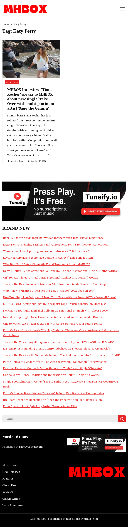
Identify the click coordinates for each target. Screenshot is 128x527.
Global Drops (10, 485)
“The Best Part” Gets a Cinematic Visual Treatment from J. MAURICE (46, 264)
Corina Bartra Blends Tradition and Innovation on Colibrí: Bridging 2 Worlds (51, 375)
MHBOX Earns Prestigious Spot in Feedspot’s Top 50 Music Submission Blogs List (54, 304)
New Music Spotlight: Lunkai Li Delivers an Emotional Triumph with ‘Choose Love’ (55, 310)
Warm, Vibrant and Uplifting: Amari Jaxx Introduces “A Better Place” (46, 251)
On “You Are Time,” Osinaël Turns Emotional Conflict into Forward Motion (50, 277)
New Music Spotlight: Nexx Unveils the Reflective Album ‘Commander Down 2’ (53, 317)
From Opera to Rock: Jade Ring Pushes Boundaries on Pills (40, 406)
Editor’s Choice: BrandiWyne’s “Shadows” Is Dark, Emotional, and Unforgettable (53, 393)
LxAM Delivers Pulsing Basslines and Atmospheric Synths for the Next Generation (55, 244)
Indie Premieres (12, 505)
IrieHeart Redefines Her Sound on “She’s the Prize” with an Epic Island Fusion (52, 400)
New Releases (11, 472)
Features (7, 478)
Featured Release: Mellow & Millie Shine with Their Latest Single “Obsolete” (52, 368)
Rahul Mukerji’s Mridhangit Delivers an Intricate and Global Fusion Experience (53, 238)
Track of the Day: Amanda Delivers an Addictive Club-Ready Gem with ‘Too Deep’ (54, 284)
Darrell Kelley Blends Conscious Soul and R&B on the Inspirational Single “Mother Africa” (60, 271)
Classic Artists (11, 498)
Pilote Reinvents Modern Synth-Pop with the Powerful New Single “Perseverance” (55, 362)
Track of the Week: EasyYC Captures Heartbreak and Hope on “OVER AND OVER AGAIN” (58, 342)
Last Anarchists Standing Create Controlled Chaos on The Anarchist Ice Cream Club (56, 348)
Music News (12, 81)
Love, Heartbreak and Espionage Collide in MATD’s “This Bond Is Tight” (48, 257)
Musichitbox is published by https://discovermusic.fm (64, 518)
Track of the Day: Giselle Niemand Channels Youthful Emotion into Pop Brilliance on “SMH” (61, 355)
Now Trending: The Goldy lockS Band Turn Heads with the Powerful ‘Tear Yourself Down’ (59, 297)
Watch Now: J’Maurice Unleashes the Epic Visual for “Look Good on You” (49, 290)
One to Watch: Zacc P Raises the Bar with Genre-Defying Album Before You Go (52, 323)
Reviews (7, 492)
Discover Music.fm (31, 446)
